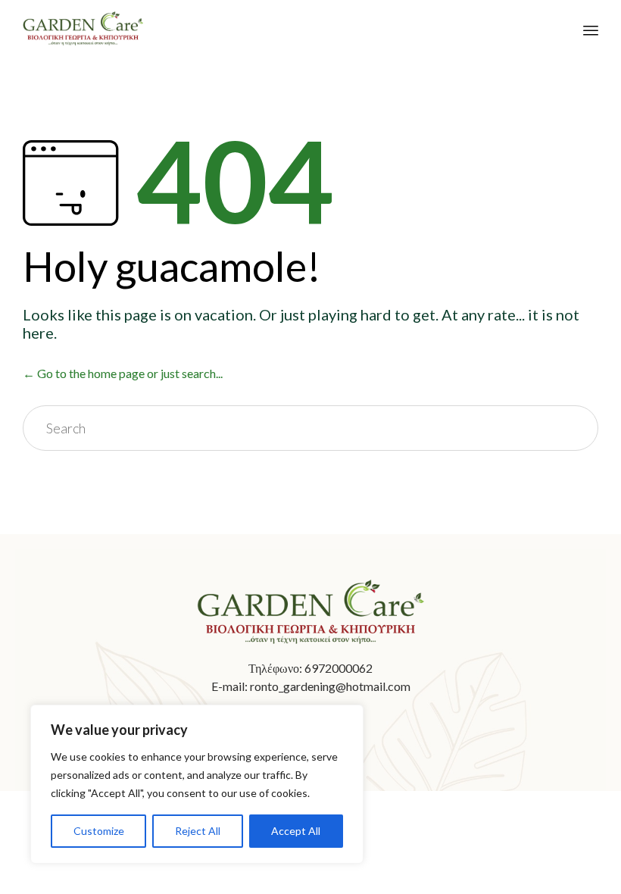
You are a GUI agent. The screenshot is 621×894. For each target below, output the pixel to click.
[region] (197, 784)
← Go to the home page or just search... (123, 373)
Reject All (197, 830)
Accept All (295, 830)
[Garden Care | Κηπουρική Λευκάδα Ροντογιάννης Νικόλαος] (83, 28)
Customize (98, 830)
